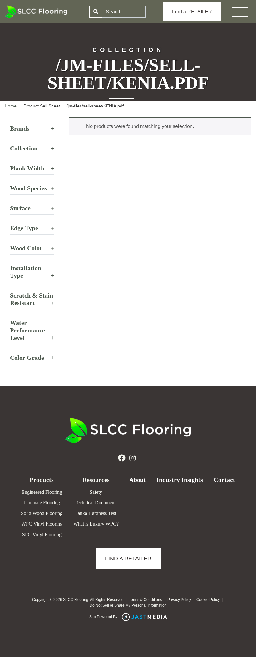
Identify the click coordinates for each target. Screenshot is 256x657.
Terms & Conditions (145, 599)
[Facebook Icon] (122, 458)
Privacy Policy (179, 599)
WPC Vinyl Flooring (41, 523)
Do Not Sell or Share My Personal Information (128, 605)
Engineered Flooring (42, 492)
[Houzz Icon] (132, 458)
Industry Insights (179, 479)
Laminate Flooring (41, 502)
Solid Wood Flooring (41, 513)
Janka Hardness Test (96, 513)
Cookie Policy (208, 599)
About (137, 479)
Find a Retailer (128, 558)
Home (11, 105)
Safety (96, 492)
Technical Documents (96, 502)
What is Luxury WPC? (96, 523)
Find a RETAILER (192, 11)
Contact (224, 479)
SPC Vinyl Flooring (42, 534)
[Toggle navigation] (240, 12)
